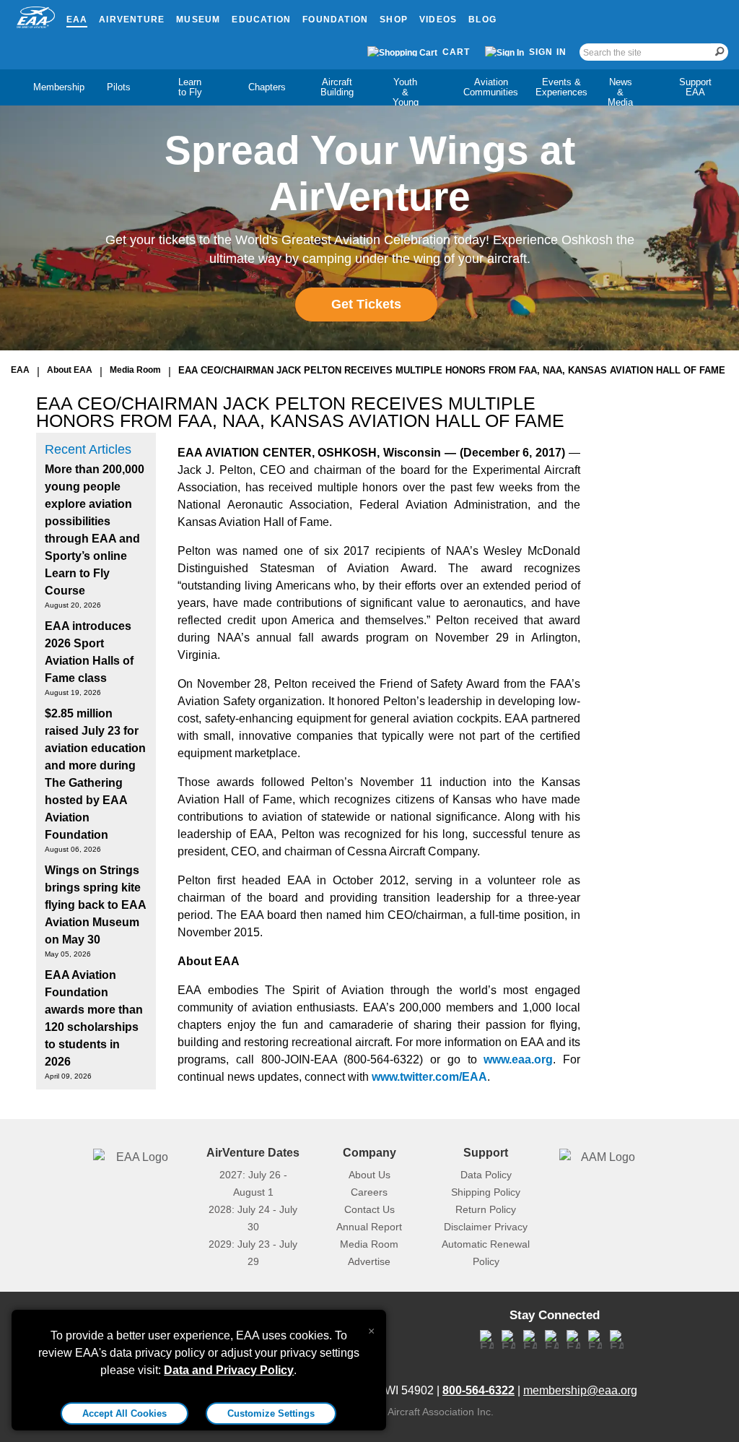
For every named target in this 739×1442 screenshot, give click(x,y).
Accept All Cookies (124, 1413)
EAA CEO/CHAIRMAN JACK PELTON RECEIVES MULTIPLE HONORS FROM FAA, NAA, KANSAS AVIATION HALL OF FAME (451, 370)
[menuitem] (46, 87)
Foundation (335, 19)
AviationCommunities (490, 87)
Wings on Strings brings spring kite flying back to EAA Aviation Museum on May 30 (95, 905)
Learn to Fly (190, 87)
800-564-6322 (478, 1390)
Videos (438, 19)
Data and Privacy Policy (229, 1370)
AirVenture (132, 19)
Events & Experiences (561, 87)
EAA (77, 19)
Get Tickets (366, 304)
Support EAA (695, 87)
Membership (58, 87)
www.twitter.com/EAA (429, 1077)
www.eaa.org (518, 1059)
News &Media (620, 92)
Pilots (119, 87)
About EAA (69, 370)
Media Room (135, 370)
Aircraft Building (337, 87)
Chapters (267, 87)
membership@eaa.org (580, 1390)
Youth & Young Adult (406, 97)
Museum (198, 19)
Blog (482, 19)
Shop (394, 19)
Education (261, 19)
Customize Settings (271, 1413)
